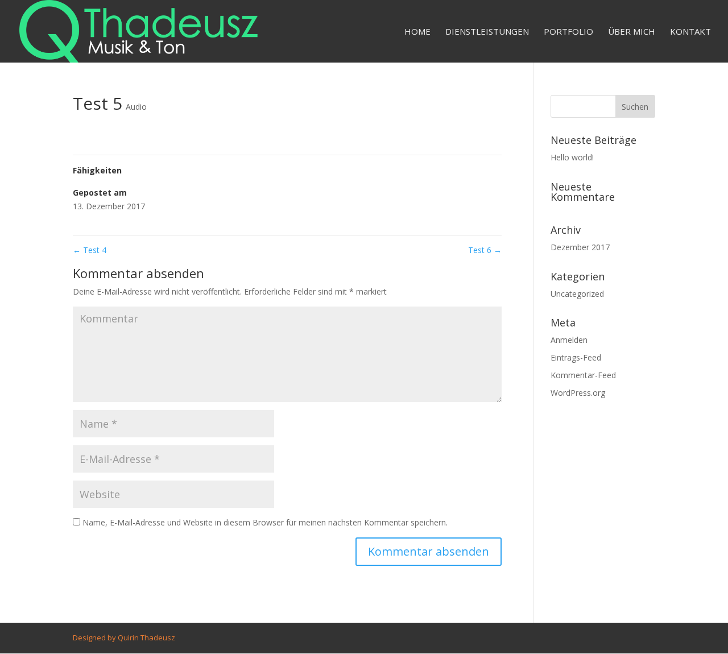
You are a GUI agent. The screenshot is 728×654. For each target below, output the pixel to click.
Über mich (631, 32)
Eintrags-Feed (576, 357)
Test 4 (89, 250)
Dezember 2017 (580, 247)
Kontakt (690, 32)
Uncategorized (577, 293)
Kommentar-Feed (583, 375)
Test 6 (485, 250)
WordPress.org (578, 392)
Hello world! (572, 157)
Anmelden (569, 339)
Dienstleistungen (487, 32)
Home (417, 32)
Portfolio (568, 32)
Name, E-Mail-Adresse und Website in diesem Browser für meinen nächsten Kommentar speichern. (265, 522)
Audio (136, 106)
